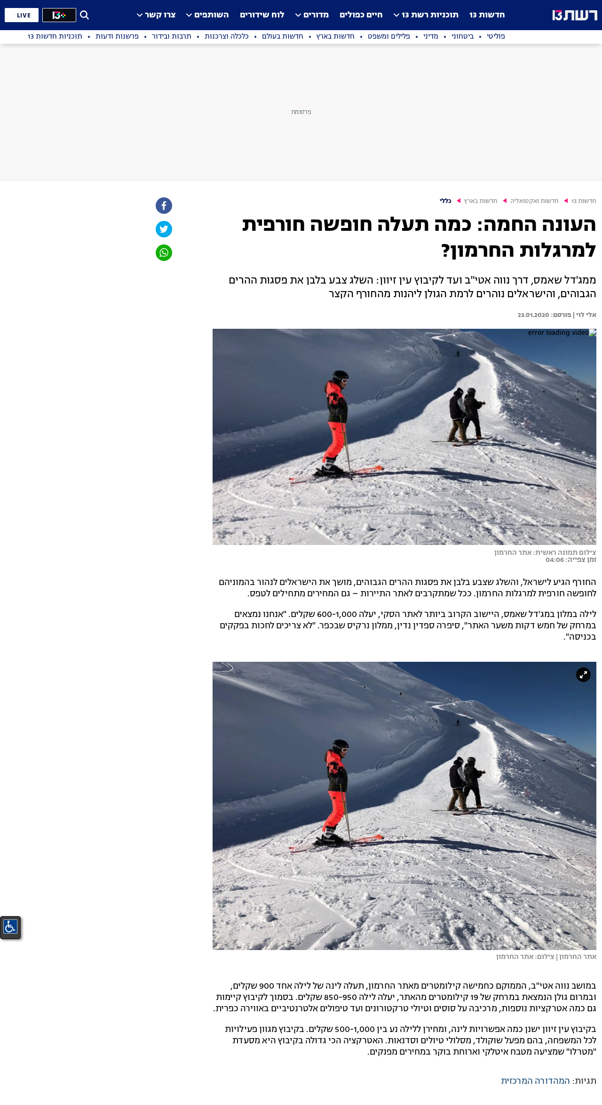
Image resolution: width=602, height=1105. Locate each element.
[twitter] (163, 229)
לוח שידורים (262, 15)
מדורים (316, 15)
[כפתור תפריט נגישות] (10, 926)
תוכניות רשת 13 (430, 15)
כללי (446, 201)
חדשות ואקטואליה (534, 201)
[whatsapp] (163, 252)
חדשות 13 (487, 15)
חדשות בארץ (481, 201)
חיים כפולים (361, 15)
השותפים (211, 15)
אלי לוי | (583, 315)
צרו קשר (160, 15)
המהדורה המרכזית (535, 1081)
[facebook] (163, 205)
